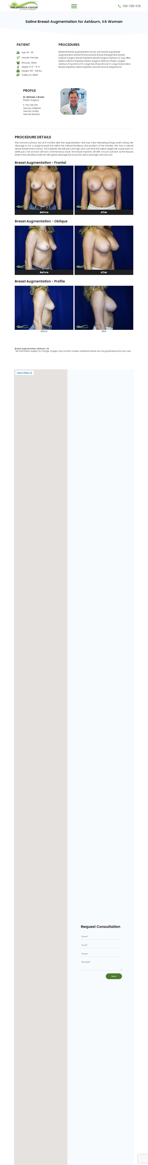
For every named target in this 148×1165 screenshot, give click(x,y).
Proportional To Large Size (81, 64)
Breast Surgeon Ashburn (105, 57)
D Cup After (124, 57)
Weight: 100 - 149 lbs (32, 70)
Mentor (62, 60)
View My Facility (31, 111)
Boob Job (95, 51)
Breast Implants (84, 57)
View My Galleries (32, 108)
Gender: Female (30, 57)
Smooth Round (100, 67)
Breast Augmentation (25, 348)
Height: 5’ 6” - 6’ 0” (31, 66)
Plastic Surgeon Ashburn (96, 60)
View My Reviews (31, 114)
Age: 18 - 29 (27, 52)
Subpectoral (115, 67)
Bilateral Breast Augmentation (74, 51)
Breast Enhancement (85, 54)
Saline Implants (83, 67)
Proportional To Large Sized (110, 64)
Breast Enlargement (107, 54)
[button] (74, 6)
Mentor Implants (75, 60)
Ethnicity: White (29, 62)
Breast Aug (107, 51)
